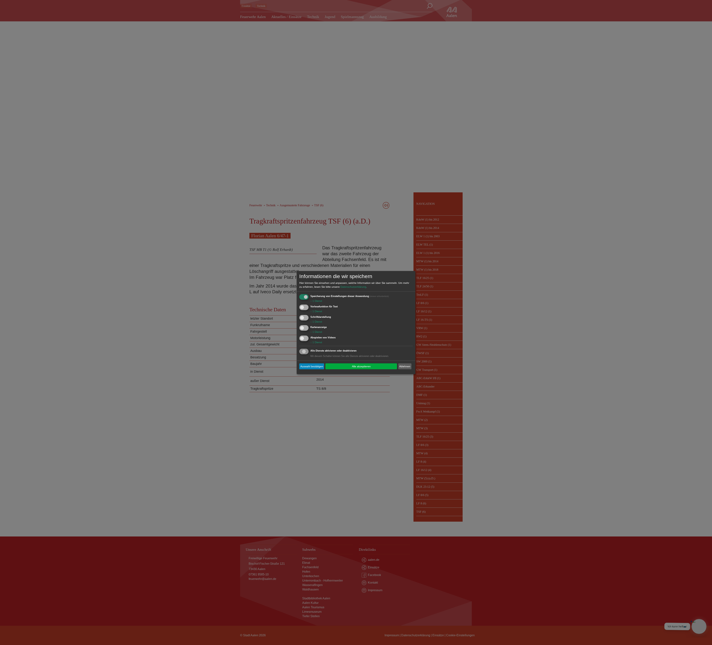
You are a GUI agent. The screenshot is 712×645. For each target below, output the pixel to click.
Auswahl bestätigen (311, 366)
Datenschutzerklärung (353, 286)
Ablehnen (404, 366)
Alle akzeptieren (361, 366)
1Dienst (316, 300)
